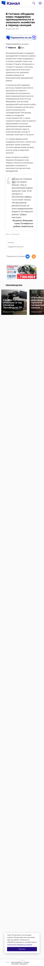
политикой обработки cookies (19, 945)
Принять (22, 949)
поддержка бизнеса (15, 247)
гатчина (11, 242)
